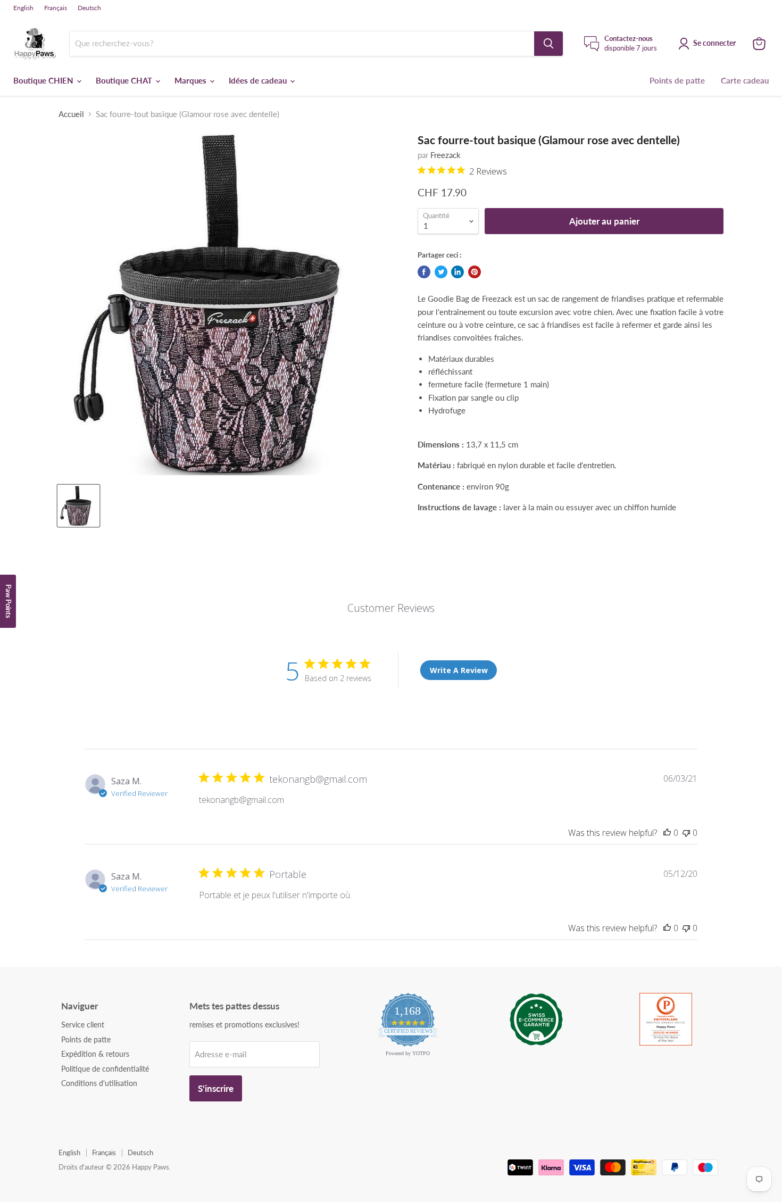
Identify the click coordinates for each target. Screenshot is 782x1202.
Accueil (71, 114)
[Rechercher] (548, 43)
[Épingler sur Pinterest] (474, 272)
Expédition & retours (95, 1053)
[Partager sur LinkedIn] (457, 272)
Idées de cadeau (259, 80)
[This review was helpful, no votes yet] (667, 833)
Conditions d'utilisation (99, 1083)
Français (55, 8)
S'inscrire (216, 1088)
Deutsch (89, 8)
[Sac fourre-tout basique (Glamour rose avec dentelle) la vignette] (78, 506)
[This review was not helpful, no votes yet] (686, 833)
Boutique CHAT (125, 80)
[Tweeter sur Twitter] (441, 272)
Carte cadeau (745, 80)
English (23, 8)
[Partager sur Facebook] (424, 272)
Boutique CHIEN (44, 80)
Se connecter (714, 42)
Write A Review (459, 670)
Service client (82, 1024)
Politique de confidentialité (105, 1068)
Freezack (445, 155)
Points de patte (677, 80)
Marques (191, 80)
